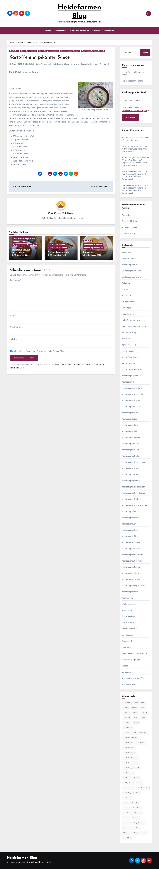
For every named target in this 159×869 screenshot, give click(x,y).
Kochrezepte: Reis (130, 530)
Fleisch (144, 713)
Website (13, 339)
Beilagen (126, 283)
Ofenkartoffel (143, 788)
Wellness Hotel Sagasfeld (133, 678)
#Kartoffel (29, 64)
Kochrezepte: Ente (130, 425)
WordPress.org (128, 233)
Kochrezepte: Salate (131, 542)
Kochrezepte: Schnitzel (132, 555)
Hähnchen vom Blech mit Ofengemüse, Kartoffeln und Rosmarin (135, 149)
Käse (139, 783)
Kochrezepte (128, 773)
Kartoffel (14, 51)
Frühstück (126, 295)
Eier (142, 708)
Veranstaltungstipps (131, 660)
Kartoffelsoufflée (23, 187)
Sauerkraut (127, 641)
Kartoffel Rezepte (130, 758)
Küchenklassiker (20, 242)
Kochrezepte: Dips (130, 413)
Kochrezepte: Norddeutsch (134, 493)
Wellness (126, 833)
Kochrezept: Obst (129, 382)
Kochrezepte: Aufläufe (132, 388)
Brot (125, 708)
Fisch (135, 713)
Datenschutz (60, 31)
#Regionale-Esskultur (89, 64)
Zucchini (126, 838)
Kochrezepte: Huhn (56, 244)
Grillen (136, 723)
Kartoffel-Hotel (64, 213)
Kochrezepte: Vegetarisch (93, 51)
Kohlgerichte (128, 783)
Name (13, 315)
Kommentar (15, 280)
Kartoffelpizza (128, 363)
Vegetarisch (139, 823)
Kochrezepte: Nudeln (131, 499)
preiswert (127, 798)
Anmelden (126, 215)
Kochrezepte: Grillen (131, 456)
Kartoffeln (141, 743)
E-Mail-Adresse (17, 327)
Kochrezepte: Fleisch (93, 244)
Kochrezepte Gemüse (131, 778)
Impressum (109, 31)
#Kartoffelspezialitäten (59, 64)
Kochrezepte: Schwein (132, 561)
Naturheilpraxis (129, 616)
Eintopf (125, 289)
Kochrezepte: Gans (130, 444)
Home (48, 31)
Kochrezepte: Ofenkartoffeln (135, 505)
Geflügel (126, 718)
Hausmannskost (129, 308)
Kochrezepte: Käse (130, 474)
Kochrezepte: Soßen (131, 567)
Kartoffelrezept (129, 753)
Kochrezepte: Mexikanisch (133, 487)
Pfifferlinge (127, 793)
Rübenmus (88, 252)
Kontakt (96, 31)
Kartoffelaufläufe (130, 738)
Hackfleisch (127, 728)
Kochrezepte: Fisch (130, 431)
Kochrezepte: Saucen (70, 51)
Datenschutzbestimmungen (134, 111)
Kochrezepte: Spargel (131, 573)
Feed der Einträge (130, 221)
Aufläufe (126, 703)
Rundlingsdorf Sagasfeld (133, 81)
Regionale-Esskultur (131, 803)
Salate (126, 808)
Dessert (134, 708)
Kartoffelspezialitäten (48, 51)
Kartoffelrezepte (130, 763)
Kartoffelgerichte (28, 51)
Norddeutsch (128, 788)
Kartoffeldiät (128, 351)
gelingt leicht (139, 718)
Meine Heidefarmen (79, 31)
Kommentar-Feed (130, 227)
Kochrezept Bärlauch (131, 376)
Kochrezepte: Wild (130, 592)
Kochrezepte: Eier (130, 419)
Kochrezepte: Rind (130, 536)
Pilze (138, 793)
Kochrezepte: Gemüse (93, 248)
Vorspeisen (32, 245)
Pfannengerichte (129, 629)
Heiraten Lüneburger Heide (134, 326)
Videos (125, 666)
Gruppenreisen (128, 302)
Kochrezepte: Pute (130, 524)
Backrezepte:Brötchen (132, 277)
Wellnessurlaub (128, 684)
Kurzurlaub (127, 610)
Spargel (138, 813)
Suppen (135, 818)
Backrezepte (139, 703)
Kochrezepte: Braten (131, 400)
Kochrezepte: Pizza (130, 518)
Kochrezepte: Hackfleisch (133, 462)
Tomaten (126, 823)
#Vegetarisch (103, 64)
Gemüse (126, 723)
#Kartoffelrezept (41, 64)
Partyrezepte (19, 245)
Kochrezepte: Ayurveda (132, 394)
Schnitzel (127, 813)
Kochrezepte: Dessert (131, 407)
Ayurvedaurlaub (129, 258)
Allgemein (126, 252)
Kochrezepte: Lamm (131, 481)
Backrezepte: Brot (130, 265)
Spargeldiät (127, 647)
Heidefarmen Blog (22, 858)
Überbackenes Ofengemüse (134, 653)
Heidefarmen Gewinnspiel (133, 320)
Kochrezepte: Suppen (131, 579)
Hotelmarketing (129, 332)
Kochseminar (128, 598)
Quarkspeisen (128, 635)
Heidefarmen (128, 314)
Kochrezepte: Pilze (130, 511)
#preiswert (74, 64)
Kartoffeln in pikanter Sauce (39, 57)
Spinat (126, 818)
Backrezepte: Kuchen (131, 271)
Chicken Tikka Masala (58, 252)
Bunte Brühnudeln (98, 187)
